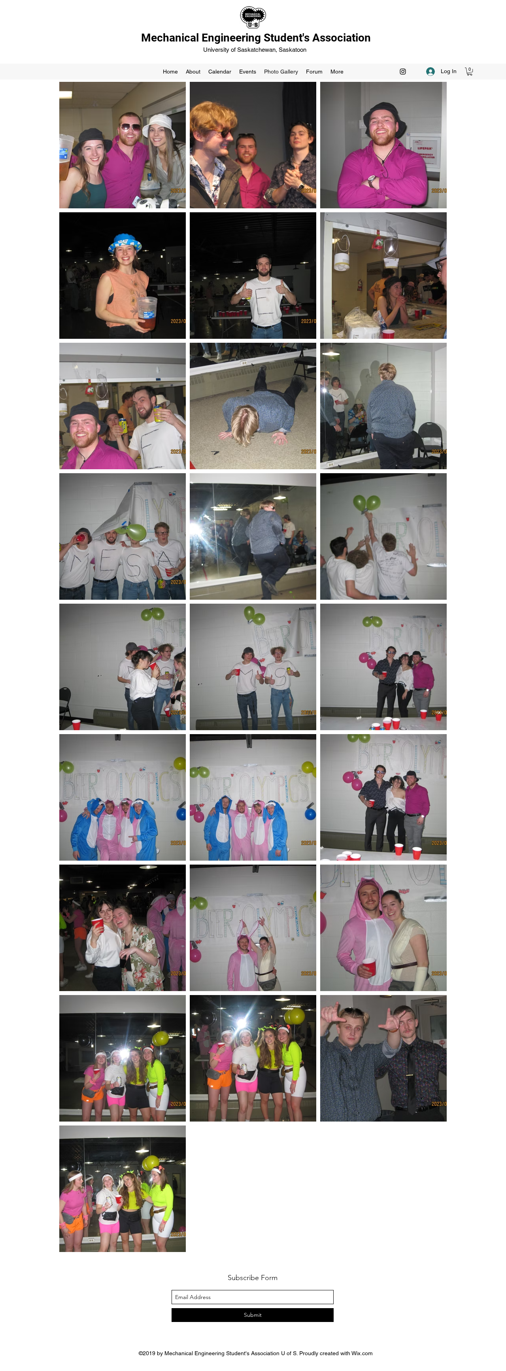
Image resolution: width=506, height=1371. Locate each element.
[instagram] (403, 72)
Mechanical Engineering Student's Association (256, 37)
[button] (469, 72)
